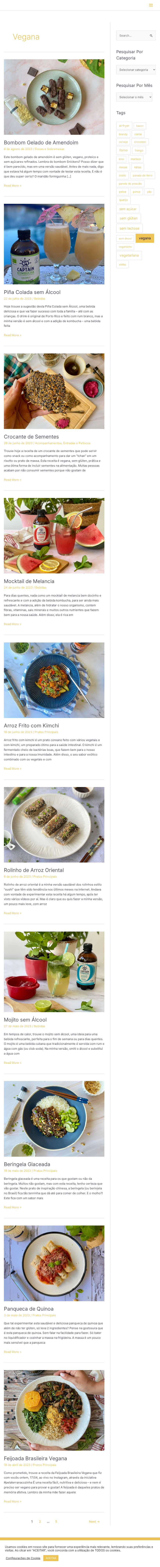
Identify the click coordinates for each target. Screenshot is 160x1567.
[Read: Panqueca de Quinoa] (54, 1263)
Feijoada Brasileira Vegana (35, 1458)
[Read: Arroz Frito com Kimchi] (54, 680)
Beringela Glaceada (27, 1164)
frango (139, 150)
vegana (145, 238)
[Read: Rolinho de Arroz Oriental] (54, 824)
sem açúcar (127, 209)
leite (121, 159)
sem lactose (129, 228)
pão (149, 191)
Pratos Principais (46, 732)
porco (136, 191)
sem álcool (125, 238)
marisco (136, 159)
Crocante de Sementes (31, 437)
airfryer (124, 126)
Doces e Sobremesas (49, 149)
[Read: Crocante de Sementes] (54, 391)
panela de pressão (130, 183)
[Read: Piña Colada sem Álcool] (54, 244)
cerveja (123, 141)
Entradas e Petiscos (77, 443)
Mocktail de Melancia (29, 581)
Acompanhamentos (48, 443)
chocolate (140, 141)
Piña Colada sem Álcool (32, 292)
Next (94, 1521)
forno (123, 150)
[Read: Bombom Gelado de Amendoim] (54, 97)
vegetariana (129, 255)
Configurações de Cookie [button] (23, 1558)
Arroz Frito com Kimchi (31, 725)
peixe (122, 191)
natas (137, 167)
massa (123, 167)
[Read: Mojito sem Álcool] (54, 971)
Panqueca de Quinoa (29, 1309)
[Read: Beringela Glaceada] (54, 1118)
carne (138, 134)
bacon (140, 125)
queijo (123, 200)
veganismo (125, 246)
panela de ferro (142, 175)
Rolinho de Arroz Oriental (34, 870)
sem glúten (129, 218)
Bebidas (39, 298)
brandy (123, 134)
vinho (122, 264)
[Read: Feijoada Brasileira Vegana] (54, 1410)
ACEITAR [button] (51, 1558)
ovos (122, 175)
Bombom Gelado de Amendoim (41, 142)
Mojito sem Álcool (25, 1020)
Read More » (12, 185)
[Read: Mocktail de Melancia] (54, 535)
